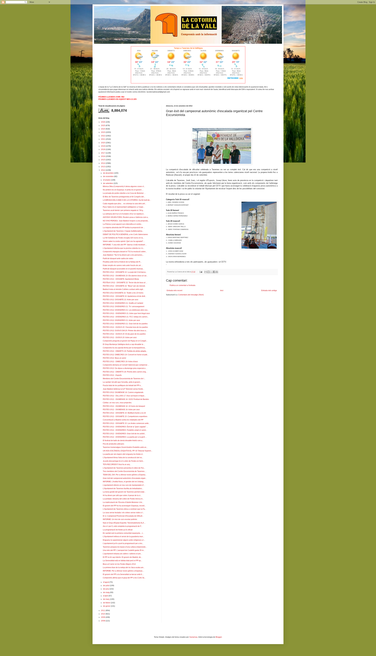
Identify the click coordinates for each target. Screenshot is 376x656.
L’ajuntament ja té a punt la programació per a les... (123, 543)
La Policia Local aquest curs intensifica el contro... (122, 224)
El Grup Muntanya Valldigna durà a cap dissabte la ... (124, 344)
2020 (103, 143)
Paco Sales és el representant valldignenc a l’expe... (124, 207)
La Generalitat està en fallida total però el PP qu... (122, 561)
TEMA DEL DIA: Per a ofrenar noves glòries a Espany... (124, 475)
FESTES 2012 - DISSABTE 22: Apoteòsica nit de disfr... (124, 296)
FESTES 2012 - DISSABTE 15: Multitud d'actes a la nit (124, 413)
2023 (103, 132)
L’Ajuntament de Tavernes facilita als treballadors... (123, 488)
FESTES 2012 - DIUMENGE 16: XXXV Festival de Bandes (126, 399)
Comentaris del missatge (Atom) (191, 295)
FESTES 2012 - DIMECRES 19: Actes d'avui (120, 362)
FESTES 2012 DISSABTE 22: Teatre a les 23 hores (123, 293)
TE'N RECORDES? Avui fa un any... (117, 464)
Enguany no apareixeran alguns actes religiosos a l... (124, 540)
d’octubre (107, 180)
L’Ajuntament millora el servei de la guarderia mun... (123, 536)
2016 (103, 156)
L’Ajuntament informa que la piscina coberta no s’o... (123, 248)
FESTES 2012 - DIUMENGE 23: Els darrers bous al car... (125, 276)
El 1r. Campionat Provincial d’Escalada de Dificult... (123, 516)
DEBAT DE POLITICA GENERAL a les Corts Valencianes (125, 234)
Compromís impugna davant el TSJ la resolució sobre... (125, 252)
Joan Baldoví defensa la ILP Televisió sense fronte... (123, 389)
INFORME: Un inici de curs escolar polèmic (120, 519)
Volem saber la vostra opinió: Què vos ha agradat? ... (124, 241)
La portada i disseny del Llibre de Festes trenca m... (123, 499)
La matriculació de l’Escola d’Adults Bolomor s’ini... (123, 502)
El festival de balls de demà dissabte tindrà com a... (123, 440)
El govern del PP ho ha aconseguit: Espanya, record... (124, 506)
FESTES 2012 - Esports (112, 375)
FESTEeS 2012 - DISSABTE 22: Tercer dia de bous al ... (125, 283)
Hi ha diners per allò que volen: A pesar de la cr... (122, 495)
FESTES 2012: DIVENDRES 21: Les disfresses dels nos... (126, 310)
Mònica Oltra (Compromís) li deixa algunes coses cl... (124, 186)
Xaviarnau (193, 637)
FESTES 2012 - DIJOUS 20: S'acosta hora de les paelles (125, 327)
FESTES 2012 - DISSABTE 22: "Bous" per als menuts (124, 286)
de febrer (107, 603)
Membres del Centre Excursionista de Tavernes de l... (124, 379)
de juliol (106, 586)
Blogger (219, 637)
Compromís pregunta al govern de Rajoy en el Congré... (125, 341)
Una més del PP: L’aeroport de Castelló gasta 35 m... (124, 550)
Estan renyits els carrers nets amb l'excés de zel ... (123, 265)
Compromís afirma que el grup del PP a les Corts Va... (124, 578)
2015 (103, 160)
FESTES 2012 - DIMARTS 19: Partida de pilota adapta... (125, 351)
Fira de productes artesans (113, 444)
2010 (103, 614)
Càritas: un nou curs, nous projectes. (117, 403)
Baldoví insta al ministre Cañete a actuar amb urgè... (123, 289)
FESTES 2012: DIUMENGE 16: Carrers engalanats (123, 392)
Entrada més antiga (269, 290)
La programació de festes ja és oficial (117, 530)
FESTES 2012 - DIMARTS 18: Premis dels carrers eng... (125, 372)
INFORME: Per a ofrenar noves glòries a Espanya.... (123, 571)
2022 (103, 136)
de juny (106, 589)
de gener (107, 606)
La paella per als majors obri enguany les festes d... (123, 454)
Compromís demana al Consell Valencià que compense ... (126, 365)
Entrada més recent (174, 290)
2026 (103, 122)
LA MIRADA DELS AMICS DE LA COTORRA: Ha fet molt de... (127, 200)
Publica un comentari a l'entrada (182, 285)
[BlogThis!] (208, 271)
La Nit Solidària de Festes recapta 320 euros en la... (123, 238)
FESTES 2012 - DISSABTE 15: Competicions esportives (125, 416)
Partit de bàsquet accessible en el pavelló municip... (123, 269)
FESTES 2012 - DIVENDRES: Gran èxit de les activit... (124, 434)
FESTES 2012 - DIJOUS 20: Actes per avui (120, 337)
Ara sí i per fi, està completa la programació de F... (122, 526)
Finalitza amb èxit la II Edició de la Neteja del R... (122, 262)
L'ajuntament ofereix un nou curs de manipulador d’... (124, 485)
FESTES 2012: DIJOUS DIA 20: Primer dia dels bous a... (125, 331)
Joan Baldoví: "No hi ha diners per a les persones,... (123, 255)
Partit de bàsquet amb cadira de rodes (118, 258)
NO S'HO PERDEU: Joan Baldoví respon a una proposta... (126, 221)
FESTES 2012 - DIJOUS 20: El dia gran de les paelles (124, 334)
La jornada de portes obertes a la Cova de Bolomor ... (124, 193)
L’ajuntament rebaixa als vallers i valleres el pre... (122, 554)
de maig (106, 592)
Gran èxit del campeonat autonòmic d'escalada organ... (125, 478)
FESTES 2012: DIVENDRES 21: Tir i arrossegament (123, 306)
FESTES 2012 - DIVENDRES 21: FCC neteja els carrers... (126, 317)
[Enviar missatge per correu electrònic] (201, 272)
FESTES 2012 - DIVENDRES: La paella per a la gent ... (125, 437)
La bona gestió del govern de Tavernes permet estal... (124, 492)
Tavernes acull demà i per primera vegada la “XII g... (123, 210)
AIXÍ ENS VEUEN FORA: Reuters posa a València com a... (126, 217)
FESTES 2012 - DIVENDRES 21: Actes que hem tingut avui (126, 313)
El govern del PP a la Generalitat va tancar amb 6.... (123, 574)
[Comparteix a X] (211, 271)
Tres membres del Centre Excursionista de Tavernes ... (124, 471)
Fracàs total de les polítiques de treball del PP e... (122, 385)
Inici (221, 290)
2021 (103, 139)
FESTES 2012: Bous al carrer (114, 358)
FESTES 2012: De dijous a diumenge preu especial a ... (125, 368)
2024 (103, 129)
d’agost (106, 582)
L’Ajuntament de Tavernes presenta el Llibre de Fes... (124, 468)
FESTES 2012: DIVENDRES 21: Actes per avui (121, 320)
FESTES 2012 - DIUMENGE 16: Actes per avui (121, 410)
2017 (103, 153)
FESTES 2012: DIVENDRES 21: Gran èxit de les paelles (125, 324)
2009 (103, 617)
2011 (103, 610)
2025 (103, 125)
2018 (103, 149)
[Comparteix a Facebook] (214, 271)
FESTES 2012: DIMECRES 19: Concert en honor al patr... (125, 355)
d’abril (106, 596)
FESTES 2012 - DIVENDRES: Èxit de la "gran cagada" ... (125, 427)
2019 (103, 146)
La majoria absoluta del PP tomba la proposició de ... (124, 227)
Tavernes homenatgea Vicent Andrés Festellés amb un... (125, 447)
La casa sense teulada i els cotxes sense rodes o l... (123, 513)
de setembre (108, 183)
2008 (103, 621)
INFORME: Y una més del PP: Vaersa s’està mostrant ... (125, 245)
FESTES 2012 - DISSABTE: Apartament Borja (121, 279)
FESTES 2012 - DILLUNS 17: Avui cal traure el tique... (124, 396)
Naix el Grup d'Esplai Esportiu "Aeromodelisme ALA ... (124, 523)
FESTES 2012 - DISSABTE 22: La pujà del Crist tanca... (125, 272)
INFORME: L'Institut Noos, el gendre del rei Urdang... (124, 482)
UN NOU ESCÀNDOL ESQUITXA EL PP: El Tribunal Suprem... (127, 451)
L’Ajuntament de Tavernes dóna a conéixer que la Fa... (124, 509)
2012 (103, 170)
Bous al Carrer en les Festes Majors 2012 (119, 564)
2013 (103, 167)
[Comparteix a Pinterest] (216, 271)
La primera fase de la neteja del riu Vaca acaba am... (124, 567)
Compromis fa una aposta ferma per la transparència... (124, 348)
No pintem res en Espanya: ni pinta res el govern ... (123, 190)
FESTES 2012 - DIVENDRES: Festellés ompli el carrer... (125, 430)
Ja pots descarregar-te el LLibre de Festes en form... (123, 461)
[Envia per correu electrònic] (205, 271)
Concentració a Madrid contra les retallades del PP (123, 420)
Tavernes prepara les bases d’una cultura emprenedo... (125, 547)
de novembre (108, 176)
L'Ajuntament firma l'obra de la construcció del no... (123, 458)
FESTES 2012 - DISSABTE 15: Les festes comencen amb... (126, 423)
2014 (103, 163)
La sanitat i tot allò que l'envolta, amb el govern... (122, 382)
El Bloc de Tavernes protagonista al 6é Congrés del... (124, 197)
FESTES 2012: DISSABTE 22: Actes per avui (120, 300)
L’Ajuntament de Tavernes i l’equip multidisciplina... (123, 231)
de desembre (108, 173)
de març (106, 599)
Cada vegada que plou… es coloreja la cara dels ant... (124, 204)
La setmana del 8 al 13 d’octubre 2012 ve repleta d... (124, 214)
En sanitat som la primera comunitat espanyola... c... (123, 533)
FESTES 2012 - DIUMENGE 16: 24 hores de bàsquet (124, 406)
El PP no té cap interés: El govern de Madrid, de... (122, 557)
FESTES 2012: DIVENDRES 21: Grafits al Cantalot (123, 303)
